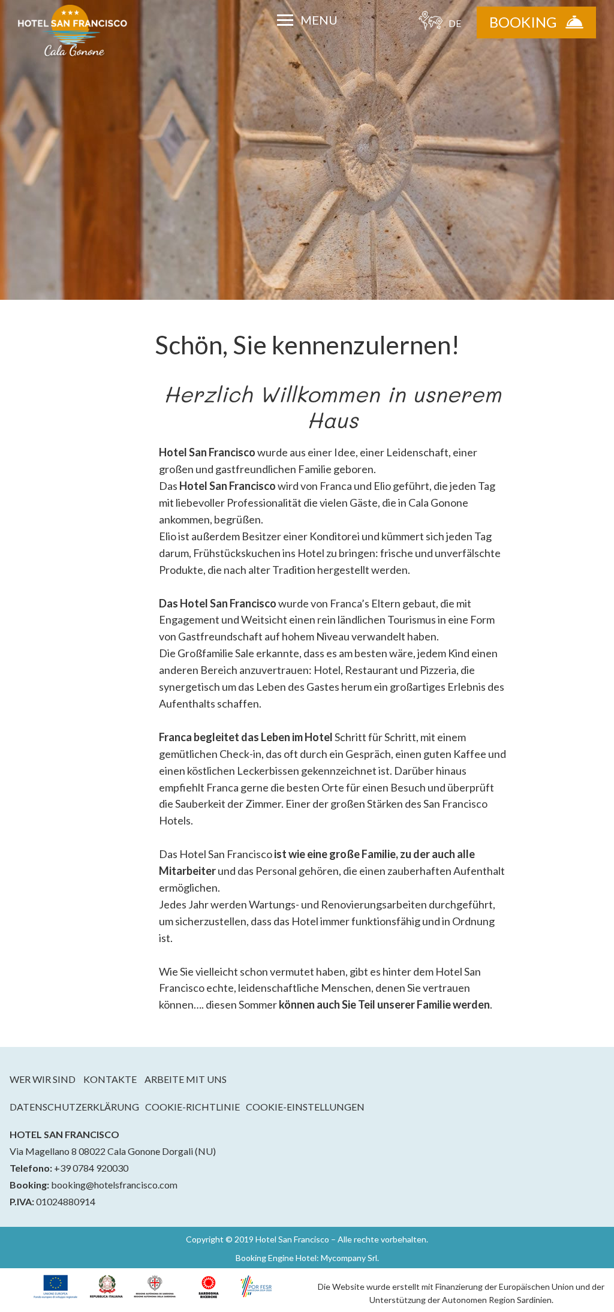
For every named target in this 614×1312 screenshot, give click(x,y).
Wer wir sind (43, 1079)
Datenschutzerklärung (74, 1107)
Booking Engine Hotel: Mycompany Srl (306, 1258)
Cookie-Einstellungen (305, 1107)
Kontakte (110, 1079)
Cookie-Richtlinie (192, 1107)
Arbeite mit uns (186, 1079)
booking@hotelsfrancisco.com (114, 1184)
